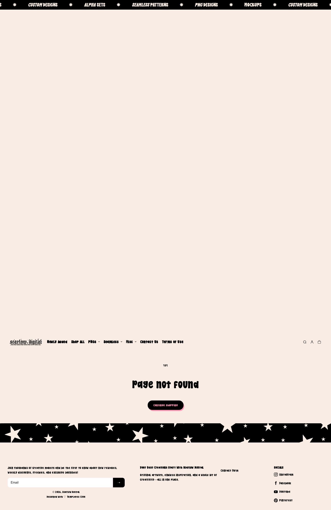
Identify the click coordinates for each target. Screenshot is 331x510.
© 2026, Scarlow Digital (66, 492)
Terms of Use (172, 342)
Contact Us (149, 342)
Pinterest (285, 500)
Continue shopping (165, 405)
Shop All (78, 342)
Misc (129, 342)
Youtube (284, 491)
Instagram (286, 474)
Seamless (111, 342)
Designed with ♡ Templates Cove (66, 496)
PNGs (92, 342)
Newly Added (57, 342)
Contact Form (229, 470)
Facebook (285, 483)
